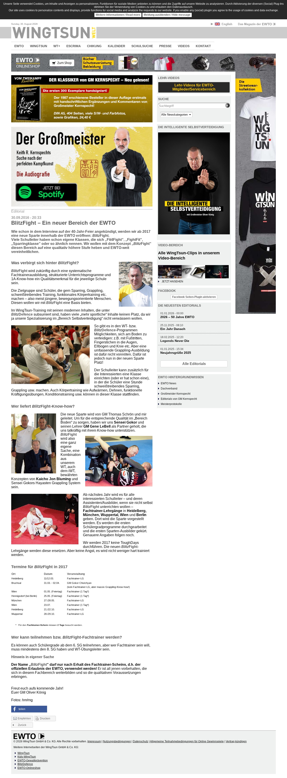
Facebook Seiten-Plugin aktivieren (194, 297)
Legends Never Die (174, 341)
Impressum (94, 741)
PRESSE (165, 46)
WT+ (56, 46)
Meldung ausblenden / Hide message (167, 14)
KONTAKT (203, 46)
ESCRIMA (73, 46)
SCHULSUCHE (142, 46)
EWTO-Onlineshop (28, 767)
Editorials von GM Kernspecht (179, 398)
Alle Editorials (194, 364)
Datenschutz (140, 741)
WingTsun (23, 753)
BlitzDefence (25, 764)
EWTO (19, 46)
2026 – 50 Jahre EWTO (177, 317)
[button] (29, 709)
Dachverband (169, 388)
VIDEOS (183, 46)
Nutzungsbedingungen (117, 741)
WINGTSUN (38, 46)
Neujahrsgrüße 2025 (175, 352)
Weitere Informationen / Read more (118, 14)
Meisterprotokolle (171, 404)
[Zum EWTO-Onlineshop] (143, 63)
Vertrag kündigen (236, 741)
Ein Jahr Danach (172, 329)
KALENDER (116, 46)
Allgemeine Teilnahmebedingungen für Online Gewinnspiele (187, 741)
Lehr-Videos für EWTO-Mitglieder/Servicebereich (193, 87)
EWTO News (168, 383)
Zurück (22, 725)
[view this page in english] (224, 25)
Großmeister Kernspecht (175, 393)
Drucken (45, 718)
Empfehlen (24, 718)
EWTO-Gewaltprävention (32, 760)
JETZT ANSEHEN (172, 281)
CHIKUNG (94, 46)
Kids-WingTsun (26, 756)
